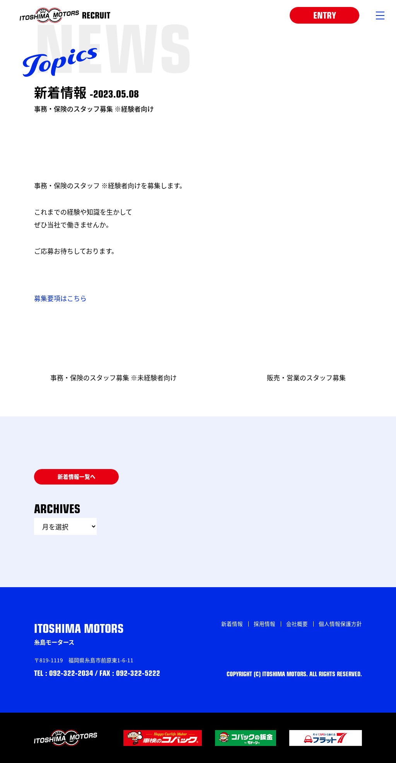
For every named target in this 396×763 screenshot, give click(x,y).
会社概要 (297, 623)
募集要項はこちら (60, 298)
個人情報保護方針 (340, 623)
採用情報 (264, 623)
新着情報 (232, 623)
